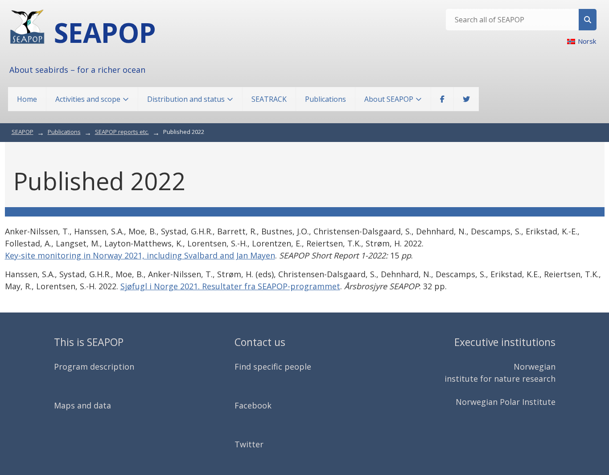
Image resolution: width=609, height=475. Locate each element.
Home (27, 99)
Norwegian (535, 366)
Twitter (249, 444)
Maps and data (82, 405)
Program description (94, 366)
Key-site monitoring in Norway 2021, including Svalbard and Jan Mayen (140, 255)
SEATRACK (269, 99)
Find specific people (273, 366)
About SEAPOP (388, 99)
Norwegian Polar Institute (506, 401)
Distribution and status (186, 99)
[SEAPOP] (27, 27)
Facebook (253, 405)
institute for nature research (500, 378)
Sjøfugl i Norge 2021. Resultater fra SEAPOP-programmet (230, 286)
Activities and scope (87, 99)
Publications (325, 99)
